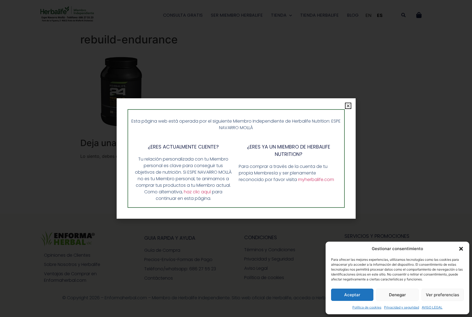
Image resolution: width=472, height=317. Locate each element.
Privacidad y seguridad (401, 307)
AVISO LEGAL (432, 307)
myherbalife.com (316, 179)
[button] (461, 248)
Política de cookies (366, 307)
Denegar (397, 294)
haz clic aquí (198, 192)
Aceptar (352, 294)
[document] (236, 158)
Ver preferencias (442, 294)
